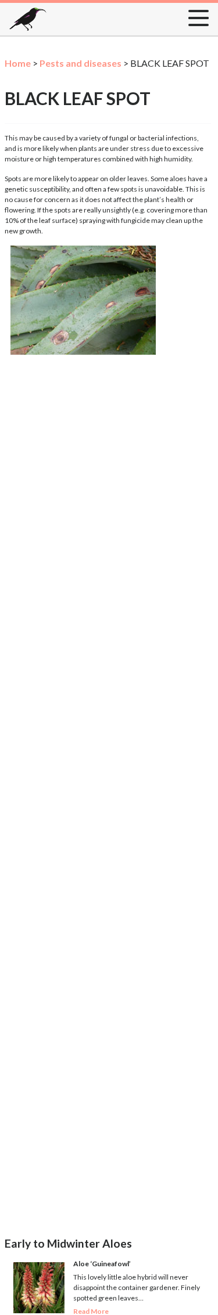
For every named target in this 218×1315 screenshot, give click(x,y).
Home (18, 63)
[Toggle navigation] (195, 16)
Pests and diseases (80, 63)
